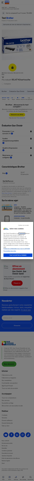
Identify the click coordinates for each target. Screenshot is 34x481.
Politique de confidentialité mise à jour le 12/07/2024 (16, 248)
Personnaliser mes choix (9, 251)
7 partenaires (22, 233)
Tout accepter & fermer (17, 255)
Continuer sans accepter (23, 225)
